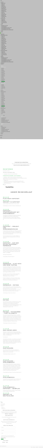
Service (2, 24)
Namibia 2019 (3, 38)
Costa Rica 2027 (3, 21)
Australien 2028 (4, 22)
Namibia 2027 (3, 20)
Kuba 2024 (2, 12)
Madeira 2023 (3, 10)
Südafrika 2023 (3, 11)
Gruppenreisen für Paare (5, 28)
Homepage (2, 90)
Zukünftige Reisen (3, 18)
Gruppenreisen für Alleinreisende (7, 29)
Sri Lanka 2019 (3, 7)
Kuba (2, 23)
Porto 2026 (3, 17)
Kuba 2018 (2, 37)
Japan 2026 (3, 19)
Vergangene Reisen (4, 35)
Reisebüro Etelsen (4, 25)
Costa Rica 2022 (3, 9)
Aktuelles (2, 123)
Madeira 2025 (3, 15)
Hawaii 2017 (3, 36)
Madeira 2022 (3, 8)
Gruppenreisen (4, 26)
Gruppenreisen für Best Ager (6, 27)
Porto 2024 (3, 13)
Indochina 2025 (3, 14)
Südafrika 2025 (3, 16)
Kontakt (2, 124)
